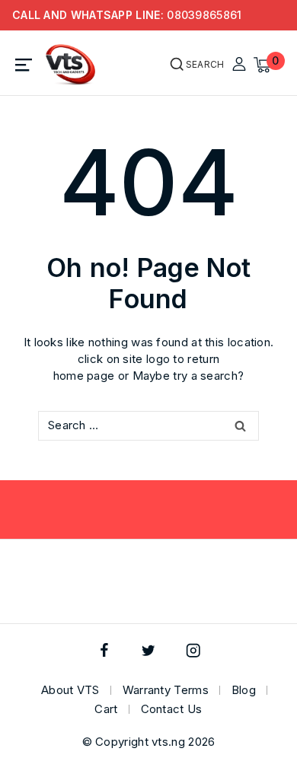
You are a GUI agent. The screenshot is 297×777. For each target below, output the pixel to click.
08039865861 (204, 14)
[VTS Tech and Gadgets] (70, 64)
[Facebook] (104, 650)
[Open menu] (24, 64)
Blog (244, 690)
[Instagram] (193, 650)
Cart (105, 709)
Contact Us (172, 709)
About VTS (70, 690)
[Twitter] (149, 650)
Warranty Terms (166, 690)
